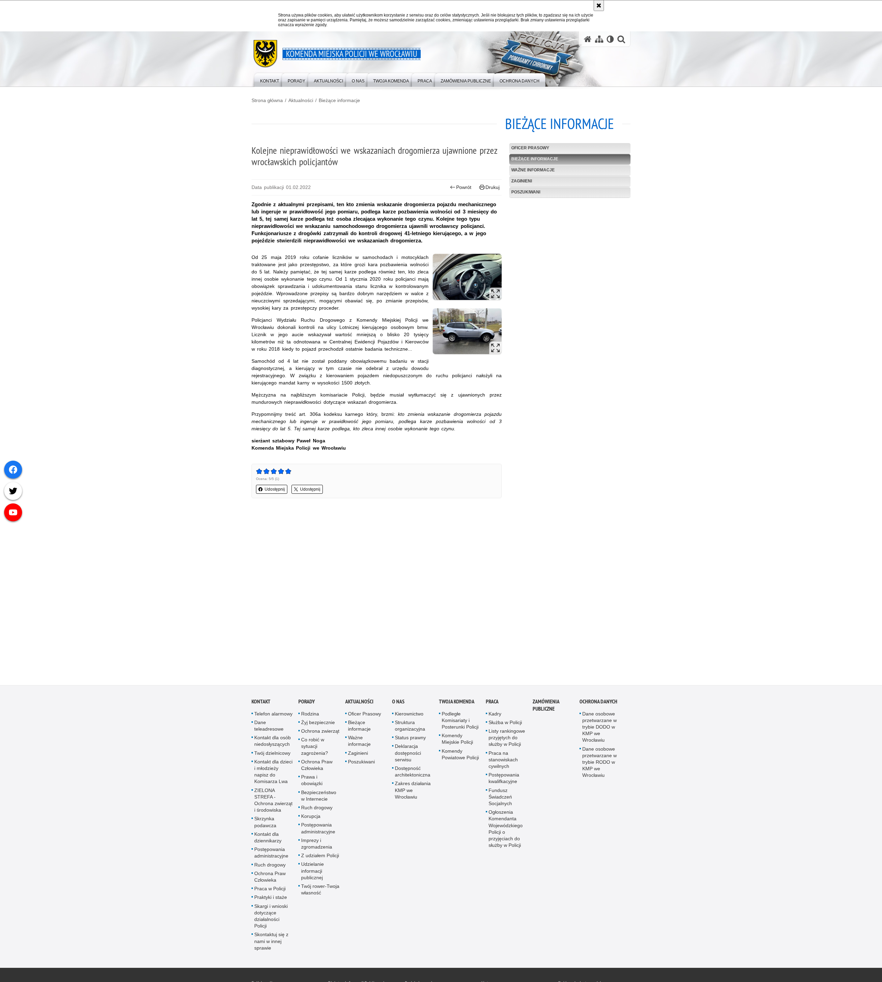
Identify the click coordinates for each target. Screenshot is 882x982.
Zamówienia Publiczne (546, 707)
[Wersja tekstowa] (610, 39)
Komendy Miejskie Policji (457, 740)
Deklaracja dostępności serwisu (408, 754)
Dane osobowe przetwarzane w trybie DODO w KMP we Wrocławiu (599, 729)
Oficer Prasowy (530, 148)
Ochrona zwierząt (320, 732)
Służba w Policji (505, 724)
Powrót (463, 187)
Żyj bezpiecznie (318, 724)
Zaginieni (521, 181)
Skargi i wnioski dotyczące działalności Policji (271, 918)
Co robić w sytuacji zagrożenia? (314, 748)
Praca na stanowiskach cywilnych (503, 761)
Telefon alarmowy (273, 715)
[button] (621, 39)
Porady (306, 703)
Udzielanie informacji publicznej (312, 872)
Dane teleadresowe (269, 727)
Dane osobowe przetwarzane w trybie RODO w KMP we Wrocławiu (599, 764)
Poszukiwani (525, 192)
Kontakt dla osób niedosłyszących (272, 742)
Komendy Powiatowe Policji (460, 756)
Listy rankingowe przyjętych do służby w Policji (507, 739)
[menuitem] (270, 79)
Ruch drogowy (270, 866)
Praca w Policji (270, 890)
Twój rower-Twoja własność (320, 891)
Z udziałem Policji (320, 857)
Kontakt (261, 703)
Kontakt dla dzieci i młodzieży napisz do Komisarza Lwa (273, 773)
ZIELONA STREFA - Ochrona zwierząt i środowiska (273, 802)
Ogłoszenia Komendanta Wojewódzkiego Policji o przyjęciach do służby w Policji (506, 830)
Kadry (495, 715)
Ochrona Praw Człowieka (270, 878)
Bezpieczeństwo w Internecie (318, 797)
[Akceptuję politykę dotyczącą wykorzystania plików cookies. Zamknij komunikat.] (599, 5)
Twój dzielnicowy (272, 755)
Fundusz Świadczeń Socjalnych (500, 798)
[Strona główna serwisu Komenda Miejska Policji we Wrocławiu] (588, 39)
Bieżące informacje (339, 100)
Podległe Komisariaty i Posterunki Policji (460, 722)
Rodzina (310, 715)
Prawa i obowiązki (311, 782)
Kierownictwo (409, 715)
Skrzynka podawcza (265, 824)
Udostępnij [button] (275, 489)
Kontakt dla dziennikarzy (267, 839)
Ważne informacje (533, 170)
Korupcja (310, 818)
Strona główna (267, 100)
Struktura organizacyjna (410, 727)
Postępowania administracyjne (271, 854)
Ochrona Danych (598, 703)
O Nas (398, 703)
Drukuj (492, 187)
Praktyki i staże (270, 899)
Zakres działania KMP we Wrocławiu (413, 792)
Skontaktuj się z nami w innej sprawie (271, 943)
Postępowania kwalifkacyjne (504, 780)
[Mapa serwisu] (599, 39)
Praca (492, 703)
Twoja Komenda (456, 703)
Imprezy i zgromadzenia (316, 845)
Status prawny (410, 739)
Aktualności (300, 100)
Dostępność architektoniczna (412, 773)
